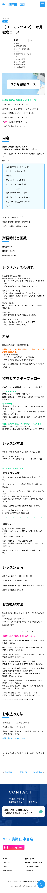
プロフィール (7, 862)
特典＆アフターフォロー (23, 55)
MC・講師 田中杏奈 (13, 4)
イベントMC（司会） (32, 866)
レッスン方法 (20, 59)
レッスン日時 (20, 62)
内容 (17, 43)
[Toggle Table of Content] (29, 40)
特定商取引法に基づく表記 (31, 881)
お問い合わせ (9, 727)
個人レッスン (29, 859)
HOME (5, 859)
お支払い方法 (20, 64)
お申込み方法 (20, 67)
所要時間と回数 (21, 46)
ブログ (5, 866)
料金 (17, 51)
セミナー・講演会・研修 (33, 862)
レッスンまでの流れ (23, 49)
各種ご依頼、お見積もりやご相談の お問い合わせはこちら (18, 812)
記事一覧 (23, 772)
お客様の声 (29, 870)
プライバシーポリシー (14, 881)
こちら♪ (19, 590)
